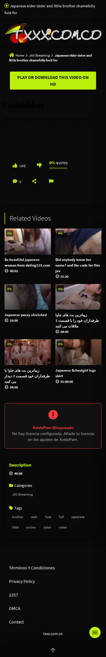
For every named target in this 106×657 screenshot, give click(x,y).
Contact (16, 622)
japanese (78, 517)
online (31, 527)
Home (20, 55)
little (15, 527)
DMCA (14, 608)
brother (17, 517)
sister (47, 527)
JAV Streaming (39, 55)
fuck (48, 517)
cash (34, 517)
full (61, 517)
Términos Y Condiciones (32, 568)
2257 (13, 595)
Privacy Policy (22, 581)
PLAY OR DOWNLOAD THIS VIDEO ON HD (53, 80)
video (63, 527)
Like (23, 166)
